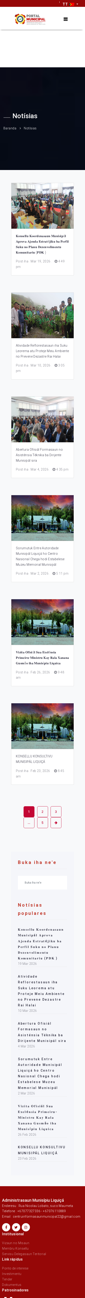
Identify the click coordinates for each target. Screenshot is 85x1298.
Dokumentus (11, 1285)
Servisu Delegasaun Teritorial (24, 1254)
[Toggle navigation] (65, 19)
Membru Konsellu (15, 1248)
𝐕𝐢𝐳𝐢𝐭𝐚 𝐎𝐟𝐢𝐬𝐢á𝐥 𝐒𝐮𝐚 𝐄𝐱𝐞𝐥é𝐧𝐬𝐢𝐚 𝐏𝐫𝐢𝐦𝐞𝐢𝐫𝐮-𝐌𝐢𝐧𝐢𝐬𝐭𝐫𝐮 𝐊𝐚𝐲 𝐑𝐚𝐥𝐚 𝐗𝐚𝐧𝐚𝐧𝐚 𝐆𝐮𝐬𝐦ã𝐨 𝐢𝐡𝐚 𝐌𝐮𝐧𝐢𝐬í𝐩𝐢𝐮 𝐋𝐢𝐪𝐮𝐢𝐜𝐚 (42, 657)
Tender (7, 1279)
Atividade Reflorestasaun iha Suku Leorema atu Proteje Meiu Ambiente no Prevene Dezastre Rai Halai (42, 351)
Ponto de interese (15, 1268)
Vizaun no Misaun (15, 1243)
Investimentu (11, 1274)
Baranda (9, 128)
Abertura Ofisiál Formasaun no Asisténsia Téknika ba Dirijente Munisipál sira (39, 455)
